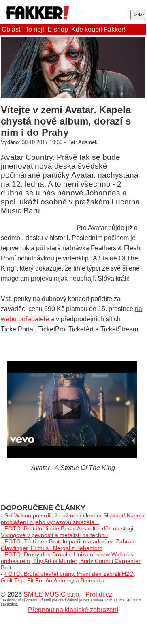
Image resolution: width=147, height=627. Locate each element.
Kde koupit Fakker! (98, 29)
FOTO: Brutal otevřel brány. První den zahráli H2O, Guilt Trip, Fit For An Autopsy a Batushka (68, 577)
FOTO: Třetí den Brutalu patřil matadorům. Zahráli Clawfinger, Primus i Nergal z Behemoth (67, 544)
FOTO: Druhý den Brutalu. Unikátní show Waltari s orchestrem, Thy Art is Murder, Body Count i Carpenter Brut (71, 561)
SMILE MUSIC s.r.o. (52, 594)
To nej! (34, 29)
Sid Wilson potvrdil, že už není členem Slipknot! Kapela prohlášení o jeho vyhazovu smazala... (73, 518)
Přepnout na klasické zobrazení (73, 609)
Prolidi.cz (98, 594)
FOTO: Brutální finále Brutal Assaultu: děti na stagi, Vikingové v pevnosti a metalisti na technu (68, 531)
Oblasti (12, 29)
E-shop (57, 29)
